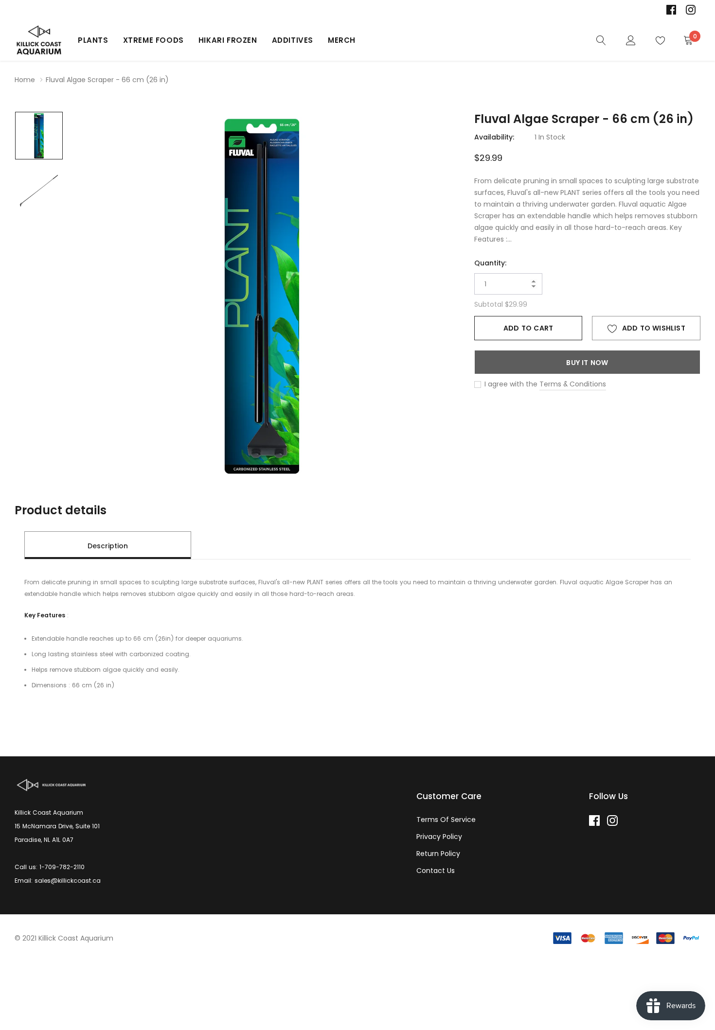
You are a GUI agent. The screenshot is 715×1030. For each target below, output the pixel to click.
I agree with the (510, 384)
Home (25, 80)
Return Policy (438, 853)
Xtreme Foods (153, 40)
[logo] (39, 40)
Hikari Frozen (227, 40)
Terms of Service (446, 819)
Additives (292, 40)
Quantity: (490, 263)
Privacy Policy (439, 836)
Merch (342, 40)
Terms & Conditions (572, 384)
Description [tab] (108, 546)
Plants (93, 40)
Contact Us (435, 870)
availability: (494, 137)
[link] (671, 9)
